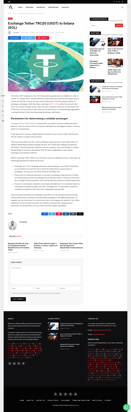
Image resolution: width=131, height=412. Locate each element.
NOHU (120, 377)
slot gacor (101, 364)
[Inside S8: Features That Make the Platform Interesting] (97, 42)
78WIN (104, 351)
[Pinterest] (3, 116)
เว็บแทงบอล (29, 355)
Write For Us (97, 400)
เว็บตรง (90, 358)
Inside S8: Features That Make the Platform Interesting (97, 52)
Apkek (77, 405)
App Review (41, 7)
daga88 (10, 343)
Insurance (65, 7)
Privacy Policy (53, 400)
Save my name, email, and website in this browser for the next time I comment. (36, 293)
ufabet (119, 349)
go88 (14, 348)
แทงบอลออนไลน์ (19, 355)
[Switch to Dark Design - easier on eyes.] (122, 7)
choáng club (92, 351)
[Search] (122, 2)
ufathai (105, 371)
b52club (108, 366)
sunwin (33, 348)
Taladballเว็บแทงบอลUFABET (97, 369)
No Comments (50, 32)
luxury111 (113, 379)
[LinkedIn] (3, 111)
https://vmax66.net (112, 358)
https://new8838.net (95, 362)
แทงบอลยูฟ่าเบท (99, 358)
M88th (30, 357)
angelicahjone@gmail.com (101, 330)
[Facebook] (3, 101)
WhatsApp (29, 7)
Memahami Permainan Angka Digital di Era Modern (96, 64)
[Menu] (9, 1)
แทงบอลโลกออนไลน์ (102, 360)
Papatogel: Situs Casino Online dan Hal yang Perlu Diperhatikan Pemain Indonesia (71, 246)
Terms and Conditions (81, 400)
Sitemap (108, 400)
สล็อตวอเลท (16, 346)
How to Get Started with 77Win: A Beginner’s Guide (115, 51)
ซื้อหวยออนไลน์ (18, 343)
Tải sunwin (92, 366)
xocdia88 (31, 350)
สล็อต (28, 348)
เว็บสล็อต (36, 343)
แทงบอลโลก (25, 346)
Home (20, 7)
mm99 (15, 350)
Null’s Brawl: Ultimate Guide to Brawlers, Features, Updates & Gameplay (45, 246)
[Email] (3, 120)
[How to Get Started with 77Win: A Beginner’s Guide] (115, 42)
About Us (30, 400)
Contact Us (40, 400)
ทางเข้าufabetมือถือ (99, 373)
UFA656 (101, 356)
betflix (105, 375)
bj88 (99, 351)
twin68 (32, 346)
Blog (14, 13)
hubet (117, 351)
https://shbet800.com (110, 362)
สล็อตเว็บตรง (28, 343)
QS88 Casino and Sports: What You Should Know (114, 72)
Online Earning (53, 7)
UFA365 (119, 364)
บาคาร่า (93, 364)
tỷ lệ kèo (101, 366)
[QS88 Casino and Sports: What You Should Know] (115, 63)
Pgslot (118, 356)
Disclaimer (65, 400)
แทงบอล (120, 354)
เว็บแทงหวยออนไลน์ (20, 357)
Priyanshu (16, 32)
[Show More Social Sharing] (52, 38)
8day (24, 350)
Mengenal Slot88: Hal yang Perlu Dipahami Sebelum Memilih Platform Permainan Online (18, 247)
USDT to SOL (54, 104)
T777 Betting (21, 353)
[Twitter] (3, 106)
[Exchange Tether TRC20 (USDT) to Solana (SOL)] (46, 67)
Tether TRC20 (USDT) (27, 123)
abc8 (99, 371)
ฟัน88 (10, 350)
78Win (111, 351)
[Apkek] (10, 7)
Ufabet (100, 349)
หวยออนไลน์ (98, 375)
